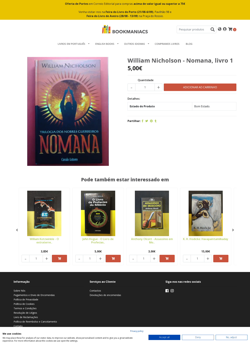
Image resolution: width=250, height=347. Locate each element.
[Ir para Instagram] (172, 291)
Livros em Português (71, 43)
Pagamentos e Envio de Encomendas (34, 295)
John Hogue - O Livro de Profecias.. (98, 240)
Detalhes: (134, 99)
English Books (104, 43)
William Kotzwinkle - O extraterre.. (44, 240)
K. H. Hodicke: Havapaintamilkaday (205, 239)
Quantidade (146, 80)
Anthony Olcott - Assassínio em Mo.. (152, 240)
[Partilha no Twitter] (146, 121)
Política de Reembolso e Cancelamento (35, 321)
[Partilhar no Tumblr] (155, 121)
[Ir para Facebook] (167, 291)
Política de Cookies (24, 303)
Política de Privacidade (26, 299)
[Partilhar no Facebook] (142, 121)
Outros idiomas (134, 43)
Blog (189, 43)
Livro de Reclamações (26, 317)
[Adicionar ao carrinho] (59, 258)
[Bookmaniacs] (125, 29)
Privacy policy (136, 331)
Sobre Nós (19, 290)
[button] (219, 29)
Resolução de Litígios (25, 312)
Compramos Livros (167, 43)
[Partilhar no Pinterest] (151, 121)
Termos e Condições (25, 308)
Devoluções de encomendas (105, 295)
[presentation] (17, 230)
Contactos (95, 290)
